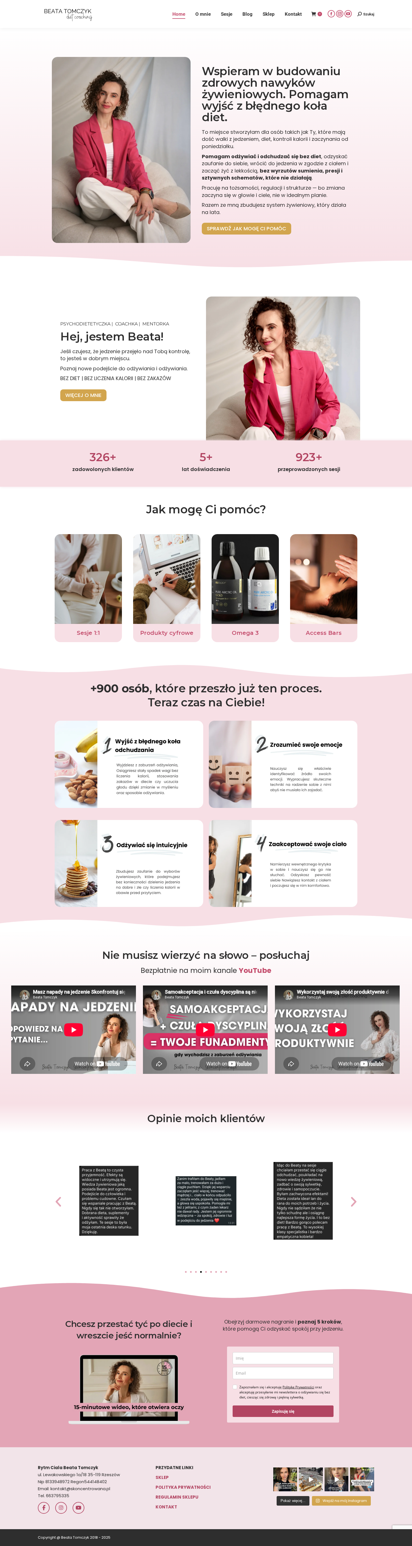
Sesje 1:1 (88, 633)
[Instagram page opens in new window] (339, 13)
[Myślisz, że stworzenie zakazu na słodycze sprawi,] (311, 1479)
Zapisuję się (283, 1411)
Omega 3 (245, 633)
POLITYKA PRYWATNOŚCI (183, 1487)
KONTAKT (166, 1507)
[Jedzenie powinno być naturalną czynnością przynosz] (285, 1479)
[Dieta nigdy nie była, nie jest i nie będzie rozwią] (337, 1479)
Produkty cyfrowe (166, 633)
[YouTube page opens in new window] (348, 13)
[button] (58, 1201)
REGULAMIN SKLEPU (177, 1497)
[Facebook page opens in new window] (331, 13)
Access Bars (324, 633)
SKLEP (162, 1477)
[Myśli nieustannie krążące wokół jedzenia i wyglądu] (362, 1479)
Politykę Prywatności (298, 1387)
